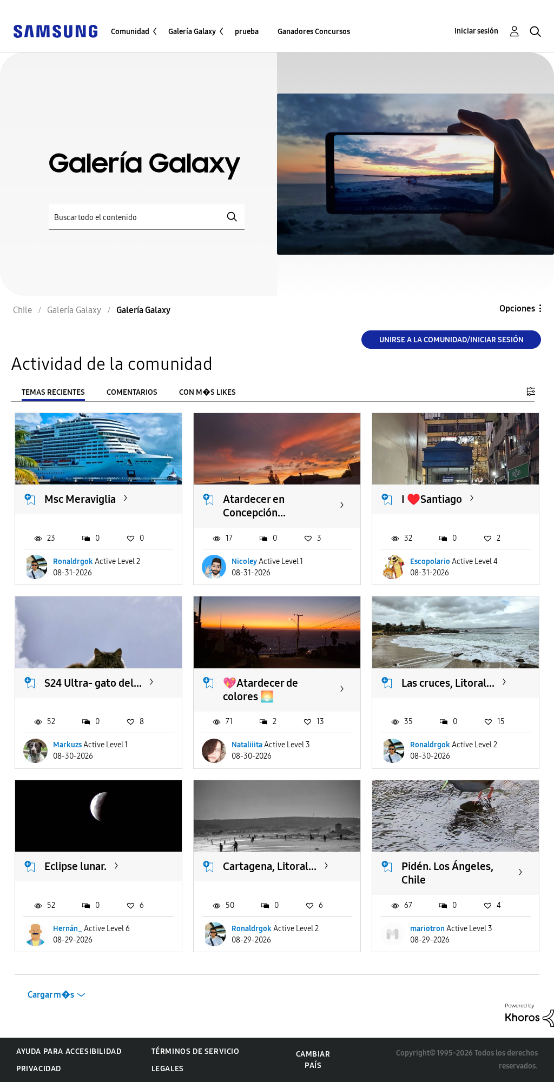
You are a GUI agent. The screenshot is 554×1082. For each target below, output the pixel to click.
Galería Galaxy (192, 31)
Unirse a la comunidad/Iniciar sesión (451, 339)
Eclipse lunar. (75, 866)
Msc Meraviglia (80, 499)
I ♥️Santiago (431, 499)
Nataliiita (247, 744)
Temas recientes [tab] (53, 392)
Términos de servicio (195, 1051)
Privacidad (38, 1068)
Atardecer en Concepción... (254, 506)
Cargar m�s (51, 995)
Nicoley (244, 561)
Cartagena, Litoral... (269, 866)
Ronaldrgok (73, 561)
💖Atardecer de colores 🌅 (260, 689)
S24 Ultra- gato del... (93, 682)
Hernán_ (67, 928)
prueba (247, 31)
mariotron (427, 928)
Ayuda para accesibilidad (68, 1051)
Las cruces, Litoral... (447, 682)
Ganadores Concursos (314, 31)
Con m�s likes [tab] (207, 392)
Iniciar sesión (476, 31)
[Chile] (55, 30)
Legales (167, 1068)
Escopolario (430, 561)
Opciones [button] (517, 308)
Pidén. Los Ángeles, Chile (447, 873)
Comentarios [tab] (132, 392)
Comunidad (130, 31)
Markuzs (67, 744)
